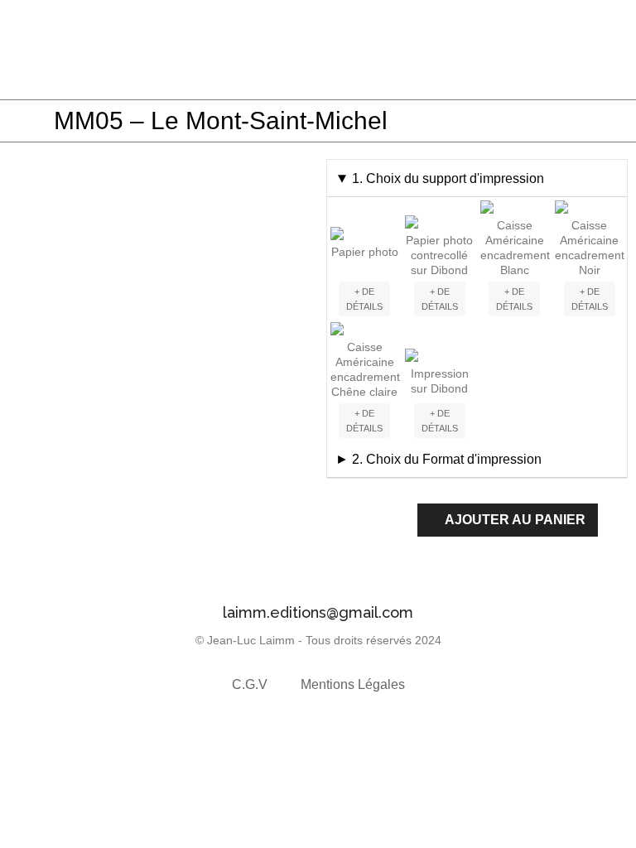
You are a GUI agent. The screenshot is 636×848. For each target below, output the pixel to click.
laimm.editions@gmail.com (318, 612)
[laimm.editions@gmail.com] (318, 578)
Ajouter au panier (515, 520)
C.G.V (249, 684)
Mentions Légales (353, 684)
